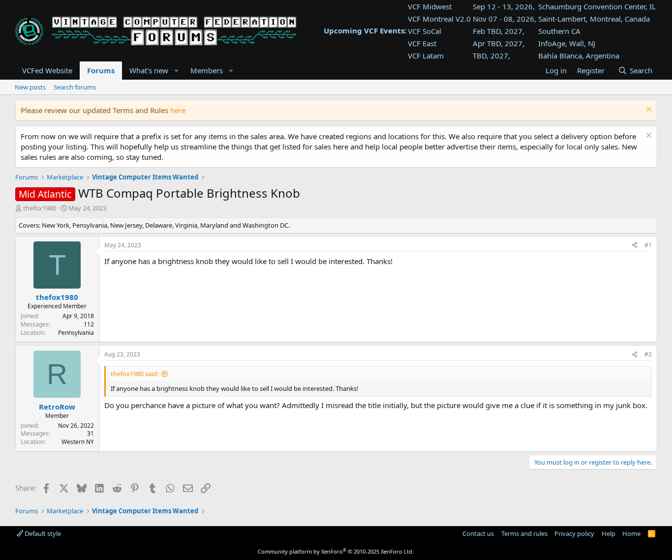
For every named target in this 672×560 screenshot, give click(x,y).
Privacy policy (574, 533)
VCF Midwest (430, 6)
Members (206, 70)
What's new (148, 70)
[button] (176, 70)
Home (631, 533)
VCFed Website (47, 70)
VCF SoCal (424, 31)
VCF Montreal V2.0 (439, 19)
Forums (101, 70)
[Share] (634, 245)
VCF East (422, 43)
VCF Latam (426, 55)
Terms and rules (524, 533)
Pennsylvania (76, 332)
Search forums (75, 87)
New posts (30, 87)
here (177, 110)
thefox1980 (39, 208)
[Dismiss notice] (647, 110)
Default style (42, 533)
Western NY (77, 442)
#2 (648, 354)
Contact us (478, 533)
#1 (648, 245)
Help (608, 533)
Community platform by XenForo (336, 551)
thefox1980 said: (134, 373)
